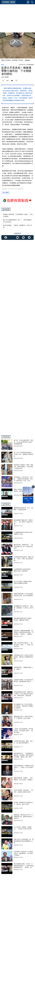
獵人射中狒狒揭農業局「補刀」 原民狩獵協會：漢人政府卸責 (18, 221)
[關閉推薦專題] (33, 486)
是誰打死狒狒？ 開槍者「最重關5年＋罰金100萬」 (17, 226)
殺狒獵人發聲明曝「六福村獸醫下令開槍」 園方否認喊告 (18, 215)
